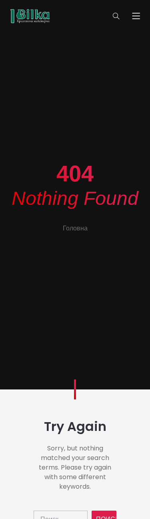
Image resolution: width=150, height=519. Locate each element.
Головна (75, 228)
